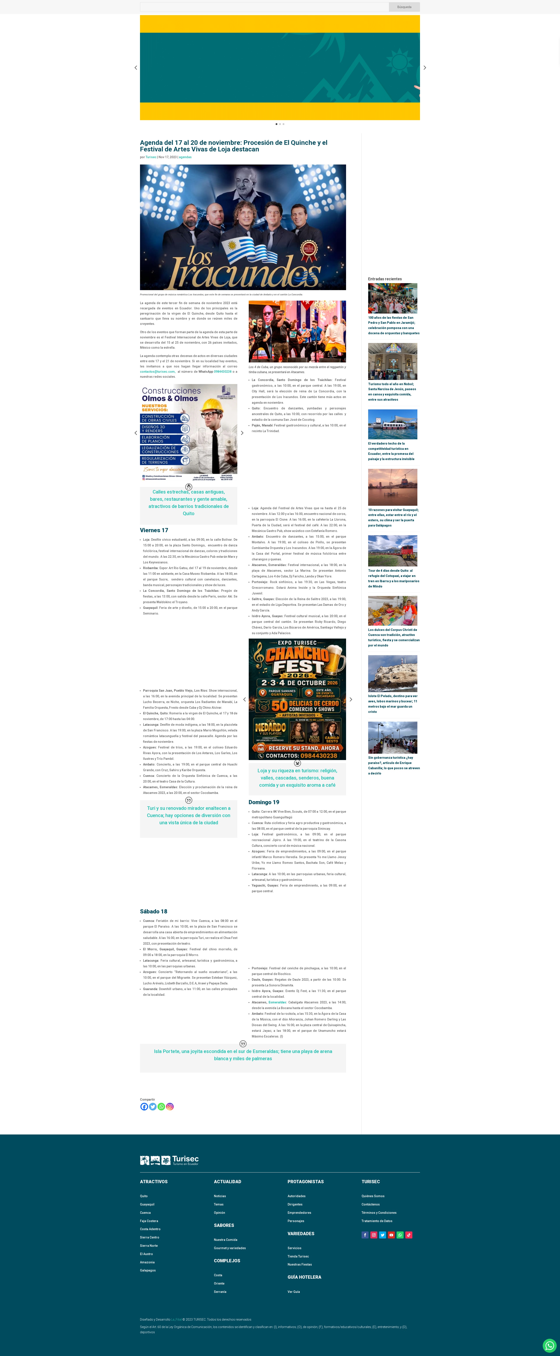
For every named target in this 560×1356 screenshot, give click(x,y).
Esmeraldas (277, 1002)
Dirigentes (295, 1204)
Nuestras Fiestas (300, 1264)
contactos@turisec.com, (157, 371)
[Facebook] (144, 1106)
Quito (144, 1196)
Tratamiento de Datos (377, 1221)
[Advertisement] (188, 651)
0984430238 (222, 371)
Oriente (219, 1283)
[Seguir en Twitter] (382, 1234)
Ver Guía (294, 1292)
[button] (135, 67)
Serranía (220, 1292)
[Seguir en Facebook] (365, 1234)
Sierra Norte (149, 1245)
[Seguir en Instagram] (373, 1234)
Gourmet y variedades (230, 1248)
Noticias (220, 1196)
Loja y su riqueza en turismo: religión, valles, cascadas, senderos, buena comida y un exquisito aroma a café (297, 778)
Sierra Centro (149, 1237)
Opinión (219, 1212)
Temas (219, 1204)
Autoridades (297, 1196)
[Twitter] (153, 1106)
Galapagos (148, 1270)
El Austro (146, 1254)
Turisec (151, 157)
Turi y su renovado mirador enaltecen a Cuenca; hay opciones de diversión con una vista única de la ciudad (189, 815)
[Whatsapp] (161, 1106)
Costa (218, 1275)
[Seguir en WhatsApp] (400, 1234)
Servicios (294, 1248)
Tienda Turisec (298, 1256)
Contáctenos (371, 1204)
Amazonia (147, 1262)
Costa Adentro (150, 1229)
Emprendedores (299, 1212)
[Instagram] (170, 1106)
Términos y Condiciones (379, 1212)
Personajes (296, 1221)
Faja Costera (149, 1221)
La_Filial (176, 1319)
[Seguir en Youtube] (391, 1234)
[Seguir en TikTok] (408, 1234)
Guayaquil (147, 1204)
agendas (185, 157)
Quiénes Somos (373, 1196)
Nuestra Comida (225, 1240)
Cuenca (145, 1212)
